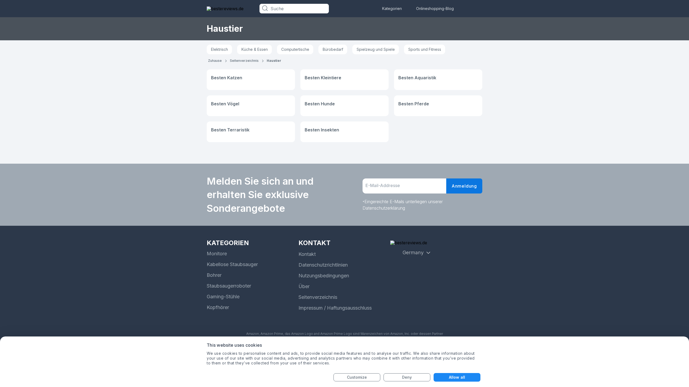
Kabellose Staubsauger (232, 264)
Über (304, 286)
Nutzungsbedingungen (323, 275)
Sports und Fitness (424, 49)
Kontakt (307, 254)
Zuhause (215, 61)
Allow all (457, 377)
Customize (357, 377)
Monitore (217, 253)
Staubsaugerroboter (229, 286)
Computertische (295, 49)
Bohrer (214, 275)
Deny (407, 377)
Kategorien (392, 8)
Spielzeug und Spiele (376, 49)
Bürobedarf (333, 49)
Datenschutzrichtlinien (323, 265)
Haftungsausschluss (349, 308)
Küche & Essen (254, 49)
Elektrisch (219, 49)
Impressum (310, 308)
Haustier (274, 61)
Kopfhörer (218, 307)
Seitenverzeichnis (244, 61)
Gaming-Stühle (223, 296)
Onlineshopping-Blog (435, 8)
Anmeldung (464, 186)
